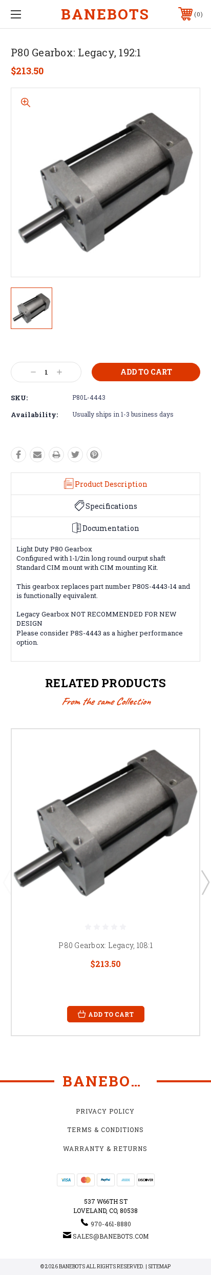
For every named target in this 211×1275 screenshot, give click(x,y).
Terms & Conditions (105, 1129)
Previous (7, 882)
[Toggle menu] (30, 14)
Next (205, 882)
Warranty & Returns (105, 1148)
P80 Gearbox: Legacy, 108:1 (105, 945)
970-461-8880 (111, 1224)
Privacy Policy (105, 1111)
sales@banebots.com (111, 1236)
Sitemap (159, 1266)
